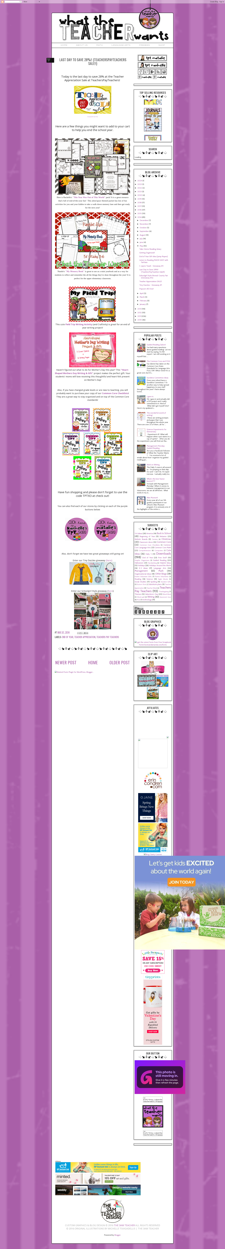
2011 (139, 316)
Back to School (164, 533)
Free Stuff (162, 557)
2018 (139, 202)
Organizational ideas (143, 574)
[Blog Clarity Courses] (153, 854)
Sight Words (163, 579)
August (143, 235)
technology (147, 600)
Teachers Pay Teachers (107, 637)
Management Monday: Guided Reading (156, 447)
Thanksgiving (164, 591)
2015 (139, 213)
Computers (159, 550)
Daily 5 (149, 554)
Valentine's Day (151, 594)
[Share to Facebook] (85, 633)
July (141, 239)
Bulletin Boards (141, 539)
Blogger (117, 1235)
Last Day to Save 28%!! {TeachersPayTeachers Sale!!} (152, 270)
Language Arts (160, 568)
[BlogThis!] (80, 633)
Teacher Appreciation (84, 637)
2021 (139, 191)
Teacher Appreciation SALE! (150, 281)
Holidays (141, 565)
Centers (155, 539)
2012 (139, 312)
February (143, 301)
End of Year (67, 637)
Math (160, 570)
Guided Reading (159, 560)
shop (162, 45)
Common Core (164, 542)
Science (150, 579)
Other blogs (161, 573)
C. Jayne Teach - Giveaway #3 (151, 266)
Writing (150, 596)
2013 (139, 309)
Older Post (119, 662)
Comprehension (145, 550)
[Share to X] (83, 633)
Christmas (166, 539)
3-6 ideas (138, 533)
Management (141, 570)
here (110, 591)
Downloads (163, 553)
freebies (144, 45)
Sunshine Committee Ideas (157, 378)
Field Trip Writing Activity (78, 324)
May (142, 246)
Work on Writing (153, 465)
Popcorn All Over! (146, 289)
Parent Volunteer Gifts (143, 576)
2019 (139, 199)
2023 (139, 184)
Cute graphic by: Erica (92, 116)
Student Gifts (166, 582)
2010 (139, 320)
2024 (139, 181)
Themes (138, 594)
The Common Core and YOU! (158, 361)
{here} (109, 560)
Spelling (153, 582)
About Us (82, 45)
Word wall (140, 597)
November (144, 224)
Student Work (141, 584)
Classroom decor (146, 542)
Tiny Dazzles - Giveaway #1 (150, 285)
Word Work (167, 594)
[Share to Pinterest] (87, 633)
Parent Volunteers (162, 576)
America (149, 533)
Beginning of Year (147, 536)
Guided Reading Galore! (156, 345)
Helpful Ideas (165, 563)
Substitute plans (155, 584)
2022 (139, 188)
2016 (139, 210)
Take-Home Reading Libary (150, 249)
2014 (139, 217)
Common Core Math (163, 547)
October (143, 228)
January (143, 304)
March (142, 297)
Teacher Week (152, 588)
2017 (139, 206)
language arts (120, 45)
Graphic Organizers (142, 560)
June (142, 242)
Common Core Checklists (115, 393)
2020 (140, 195)
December (144, 220)
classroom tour (165, 597)
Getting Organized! (147, 253)
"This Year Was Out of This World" (89, 197)
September (144, 231)
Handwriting (152, 563)
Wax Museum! (152, 497)
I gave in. (150, 396)
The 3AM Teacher (124, 1225)
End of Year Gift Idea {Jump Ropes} (153, 256)
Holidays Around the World (160, 565)
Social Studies (140, 582)
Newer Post (66, 662)
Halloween (139, 563)
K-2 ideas (143, 568)
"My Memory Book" (74, 271)
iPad (138, 600)
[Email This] (78, 633)
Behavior (163, 536)
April (142, 293)
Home (64, 45)
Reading (138, 579)
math (99, 45)
